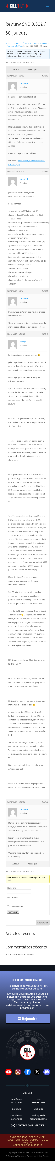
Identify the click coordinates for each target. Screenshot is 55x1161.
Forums (16, 43)
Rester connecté (16, 907)
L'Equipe (39, 1108)
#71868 (45, 291)
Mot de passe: (13, 897)
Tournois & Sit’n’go (14, 46)
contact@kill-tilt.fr (30, 1125)
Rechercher (42, 922)
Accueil (8, 43)
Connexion (13, 912)
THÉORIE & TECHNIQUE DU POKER (35, 43)
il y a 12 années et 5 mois (30, 56)
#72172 (45, 802)
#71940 (45, 334)
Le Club (16, 1108)
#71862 (45, 76)
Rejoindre (29, 1019)
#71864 (45, 171)
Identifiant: (11, 888)
